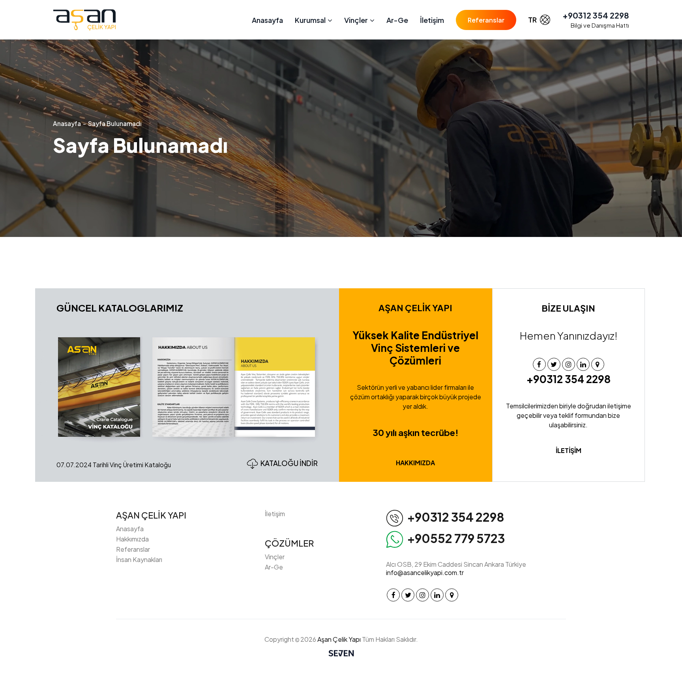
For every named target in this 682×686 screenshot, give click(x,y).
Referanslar (486, 20)
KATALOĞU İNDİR (289, 463)
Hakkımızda (132, 539)
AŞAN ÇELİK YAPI (151, 515)
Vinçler (275, 557)
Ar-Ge (397, 19)
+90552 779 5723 (456, 538)
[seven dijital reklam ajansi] (341, 654)
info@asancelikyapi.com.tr (425, 572)
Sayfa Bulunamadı (114, 123)
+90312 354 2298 (595, 15)
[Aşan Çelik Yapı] (84, 20)
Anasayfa (267, 19)
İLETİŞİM (568, 450)
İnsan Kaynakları (139, 559)
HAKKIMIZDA (415, 463)
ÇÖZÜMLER (289, 543)
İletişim (432, 19)
